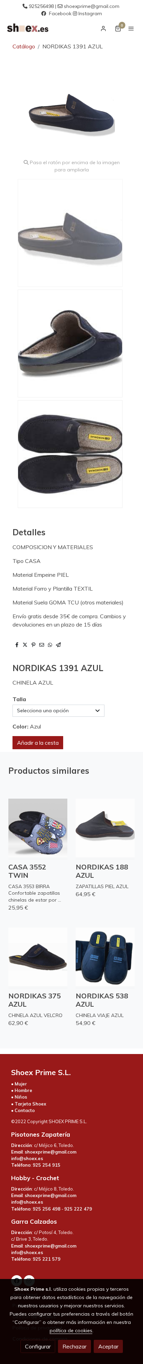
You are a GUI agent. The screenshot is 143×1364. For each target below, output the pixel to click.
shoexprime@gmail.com (91, 6)
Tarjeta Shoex (30, 1104)
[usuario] (103, 28)
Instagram (90, 13)
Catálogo (23, 46)
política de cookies (71, 1330)
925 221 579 (46, 1259)
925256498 (41, 6)
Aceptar (108, 1346)
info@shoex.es (27, 1158)
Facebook (60, 13)
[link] (28, 28)
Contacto (25, 1110)
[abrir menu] (131, 28)
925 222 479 (78, 1209)
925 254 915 (46, 1165)
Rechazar (74, 1346)
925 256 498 (46, 1209)
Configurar (38, 1346)
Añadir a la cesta (38, 742)
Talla (19, 699)
